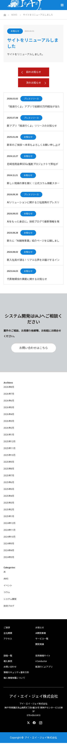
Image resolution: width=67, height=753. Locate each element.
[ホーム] (5, 14)
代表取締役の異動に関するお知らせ (27, 279)
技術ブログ (9, 606)
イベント (8, 585)
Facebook (33, 722)
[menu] (62, 5)
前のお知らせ (33, 72)
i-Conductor (41, 661)
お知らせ (15, 31)
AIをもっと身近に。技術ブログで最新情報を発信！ (33, 223)
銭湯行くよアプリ (44, 667)
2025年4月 (9, 496)
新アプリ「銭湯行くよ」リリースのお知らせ (32, 125)
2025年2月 (9, 509)
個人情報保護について (14, 678)
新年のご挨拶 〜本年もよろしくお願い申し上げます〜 (33, 146)
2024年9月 (9, 543)
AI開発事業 (40, 633)
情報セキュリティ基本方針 (16, 672)
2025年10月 (9, 455)
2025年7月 (9, 475)
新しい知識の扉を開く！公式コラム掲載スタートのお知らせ (33, 185)
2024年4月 (9, 550)
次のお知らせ (33, 82)
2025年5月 (9, 489)
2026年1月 (9, 434)
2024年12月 (9, 523)
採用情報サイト (42, 655)
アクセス (8, 638)
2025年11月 (9, 448)
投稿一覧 (8, 655)
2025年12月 (9, 441)
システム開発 (10, 599)
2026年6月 (9, 400)
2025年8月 (9, 468)
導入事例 (8, 661)
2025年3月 (9, 503)
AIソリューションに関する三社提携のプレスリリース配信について (33, 204)
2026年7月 (9, 394)
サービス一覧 (41, 638)
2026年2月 (9, 428)
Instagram (40, 722)
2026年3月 (9, 421)
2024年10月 (9, 537)
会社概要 (8, 633)
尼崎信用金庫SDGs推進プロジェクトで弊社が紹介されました (32, 166)
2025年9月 (9, 462)
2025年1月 (9, 516)
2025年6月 (9, 482)
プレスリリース (31, 98)
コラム (7, 592)
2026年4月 (9, 414)
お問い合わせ (10, 667)
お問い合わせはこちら (33, 347)
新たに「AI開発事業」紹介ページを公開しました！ (33, 242)
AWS (6, 578)
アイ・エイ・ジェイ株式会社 (33, 696)
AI (5, 572)
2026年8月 (9, 387)
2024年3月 (9, 557)
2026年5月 (9, 407)
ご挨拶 (7, 627)
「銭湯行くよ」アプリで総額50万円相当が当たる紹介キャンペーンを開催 (33, 108)
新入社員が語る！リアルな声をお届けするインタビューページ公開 (33, 261)
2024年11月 (9, 530)
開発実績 (39, 644)
